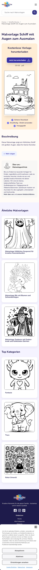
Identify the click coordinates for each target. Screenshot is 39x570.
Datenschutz (21, 567)
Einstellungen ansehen (19, 562)
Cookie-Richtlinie (11, 567)
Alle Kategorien (19, 521)
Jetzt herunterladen (17, 60)
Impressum (29, 567)
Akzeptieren (19, 551)
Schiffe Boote (14, 22)
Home (4, 22)
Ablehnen (19, 556)
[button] (36, 527)
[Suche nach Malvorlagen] (34, 12)
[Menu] (35, 4)
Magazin (19, 524)
